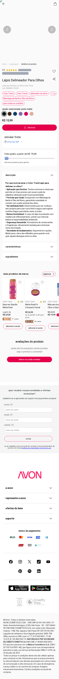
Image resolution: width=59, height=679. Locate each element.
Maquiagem (13, 64)
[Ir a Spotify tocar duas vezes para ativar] (29, 571)
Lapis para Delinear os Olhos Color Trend (17, 86)
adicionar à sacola (13, 326)
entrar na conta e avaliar (29, 359)
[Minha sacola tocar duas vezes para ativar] (55, 4)
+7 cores (15, 319)
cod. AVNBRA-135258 (10, 88)
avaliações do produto (29, 341)
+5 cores (37, 321)
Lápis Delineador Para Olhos (23, 80)
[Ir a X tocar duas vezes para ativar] (29, 562)
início (4, 64)
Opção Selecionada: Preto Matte (17, 109)
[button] (54, 71)
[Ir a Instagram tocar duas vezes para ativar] (20, 562)
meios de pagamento (29, 531)
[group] (13, 303)
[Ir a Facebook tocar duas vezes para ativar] (11, 562)
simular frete (12, 137)
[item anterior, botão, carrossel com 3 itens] (7, 29)
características (13, 246)
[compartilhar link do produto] (54, 79)
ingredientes (11, 256)
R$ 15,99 (7, 120)
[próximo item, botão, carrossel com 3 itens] (52, 29)
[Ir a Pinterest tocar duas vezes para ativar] (20, 571)
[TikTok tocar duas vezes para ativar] (39, 562)
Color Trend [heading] (7, 302)
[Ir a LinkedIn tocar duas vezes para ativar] (39, 571)
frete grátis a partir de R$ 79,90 (20, 154)
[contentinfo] (20, 301)
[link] (13, 307)
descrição (10, 175)
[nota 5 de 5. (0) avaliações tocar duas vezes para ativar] (24, 70)
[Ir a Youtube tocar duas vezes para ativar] (48, 562)
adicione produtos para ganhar (16, 162)
